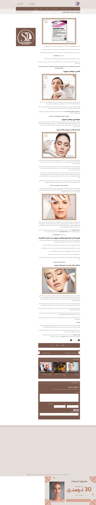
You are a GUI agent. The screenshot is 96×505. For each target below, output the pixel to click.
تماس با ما (63, 336)
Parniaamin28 (75, 340)
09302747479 (46, 66)
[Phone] (45, 468)
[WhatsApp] (27, 9)
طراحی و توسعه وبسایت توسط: (34, 474)
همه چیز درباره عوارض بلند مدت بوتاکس (56, 185)
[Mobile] (46, 468)
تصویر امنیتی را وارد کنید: (74, 411)
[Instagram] (30, 9)
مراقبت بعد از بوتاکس (56, 262)
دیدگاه (77, 392)
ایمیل (64, 404)
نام (77, 404)
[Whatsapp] (49, 468)
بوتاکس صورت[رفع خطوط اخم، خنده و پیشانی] (56, 116)
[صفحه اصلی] (31, 12)
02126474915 (52, 66)
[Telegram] (25, 9)
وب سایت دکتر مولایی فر (73, 66)
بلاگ (68, 340)
